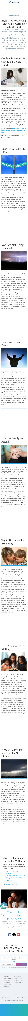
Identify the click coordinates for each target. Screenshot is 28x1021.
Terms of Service (18, 978)
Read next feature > (19, 927)
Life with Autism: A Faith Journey (15, 875)
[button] (25, 2)
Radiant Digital (8, 992)
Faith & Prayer (14, 15)
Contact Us (7, 980)
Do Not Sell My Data (19, 980)
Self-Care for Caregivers (12, 881)
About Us (6, 976)
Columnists (7, 982)
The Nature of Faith (11, 884)
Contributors (7, 984)
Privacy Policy (17, 976)
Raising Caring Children (12, 882)
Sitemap (6, 990)
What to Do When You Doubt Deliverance (14, 915)
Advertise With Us (8, 978)
